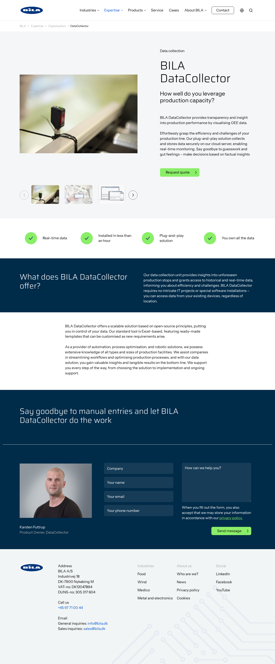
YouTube (223, 590)
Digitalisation (57, 26)
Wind (142, 582)
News (181, 582)
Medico (144, 590)
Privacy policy (188, 590)
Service (157, 10)
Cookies (183, 598)
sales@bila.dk (94, 629)
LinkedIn (223, 574)
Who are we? (187, 574)
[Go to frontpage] (32, 10)
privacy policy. (231, 518)
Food (142, 574)
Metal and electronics (155, 598)
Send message (229, 531)
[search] (251, 10)
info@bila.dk (98, 623)
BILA (23, 26)
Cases (174, 10)
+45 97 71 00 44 (70, 608)
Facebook (224, 582)
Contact (222, 10)
